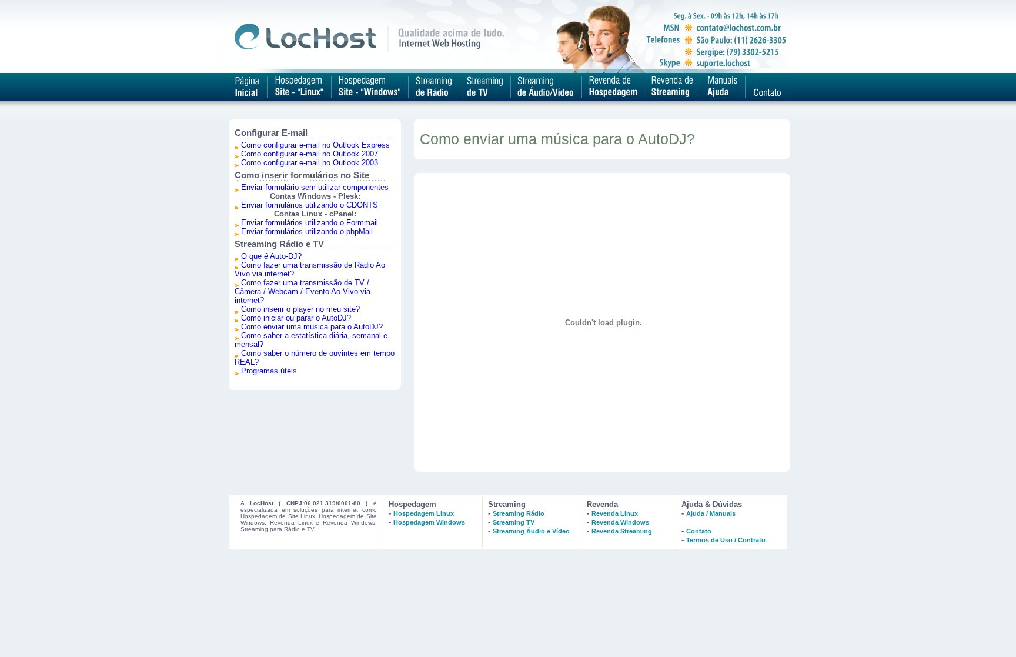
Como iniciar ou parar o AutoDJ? (296, 318)
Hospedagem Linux (423, 513)
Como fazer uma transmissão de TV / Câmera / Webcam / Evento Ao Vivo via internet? (302, 291)
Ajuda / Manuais (711, 513)
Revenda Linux (614, 513)
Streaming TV (513, 522)
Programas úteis (269, 370)
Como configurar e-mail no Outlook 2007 (309, 153)
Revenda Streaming (621, 531)
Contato (698, 531)
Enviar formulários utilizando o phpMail (307, 231)
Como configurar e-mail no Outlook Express (315, 145)
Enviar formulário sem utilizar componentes (315, 187)
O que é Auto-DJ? (271, 256)
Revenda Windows (620, 522)
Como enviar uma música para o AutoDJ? (312, 326)
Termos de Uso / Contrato (726, 539)
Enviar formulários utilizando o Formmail (309, 222)
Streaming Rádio (518, 513)
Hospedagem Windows (429, 522)
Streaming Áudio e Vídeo (531, 531)
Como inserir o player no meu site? (300, 309)
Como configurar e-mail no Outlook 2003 (309, 162)
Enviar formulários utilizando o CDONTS (309, 205)
